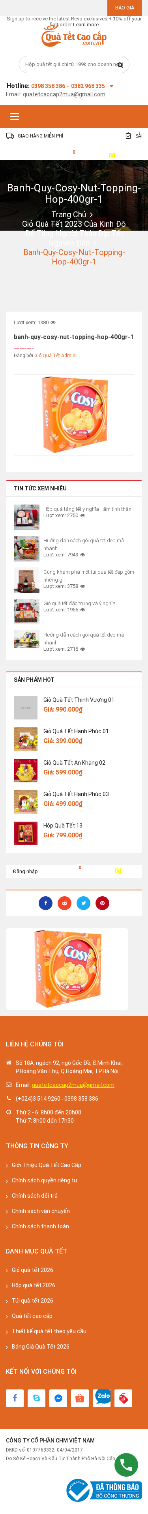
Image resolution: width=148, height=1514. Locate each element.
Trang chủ (68, 214)
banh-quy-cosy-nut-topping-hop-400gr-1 (74, 193)
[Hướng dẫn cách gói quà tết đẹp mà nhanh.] (26, 549)
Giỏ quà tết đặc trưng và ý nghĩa (79, 603)
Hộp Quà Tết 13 (62, 825)
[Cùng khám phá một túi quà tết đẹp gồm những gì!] (26, 580)
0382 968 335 (88, 86)
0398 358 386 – (51, 86)
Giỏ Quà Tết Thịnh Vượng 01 (78, 700)
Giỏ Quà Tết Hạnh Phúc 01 (76, 731)
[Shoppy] (80, 1398)
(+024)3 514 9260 (38, 1099)
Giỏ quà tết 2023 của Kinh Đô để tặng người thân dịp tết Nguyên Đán (74, 233)
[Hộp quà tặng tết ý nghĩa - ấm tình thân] (26, 517)
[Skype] (36, 1398)
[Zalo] (102, 1398)
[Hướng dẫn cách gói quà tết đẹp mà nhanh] (26, 638)
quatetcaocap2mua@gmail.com (64, 94)
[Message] (58, 1398)
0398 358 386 (81, 1099)
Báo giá (124, 8)
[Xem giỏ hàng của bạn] (68, 154)
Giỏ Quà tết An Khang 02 (74, 763)
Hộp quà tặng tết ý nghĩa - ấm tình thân (87, 509)
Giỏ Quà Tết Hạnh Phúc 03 (76, 794)
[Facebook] (15, 1398)
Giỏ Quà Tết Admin (54, 355)
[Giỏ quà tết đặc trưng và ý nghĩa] (26, 611)
